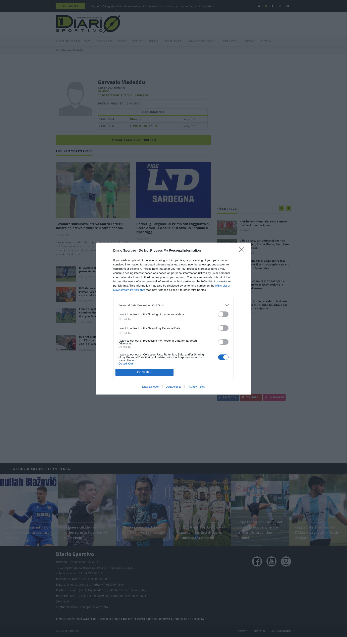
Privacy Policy (196, 386)
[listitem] (173, 305)
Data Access (173, 386)
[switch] (223, 314)
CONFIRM (144, 372)
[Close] (243, 251)
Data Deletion (150, 386)
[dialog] (173, 318)
